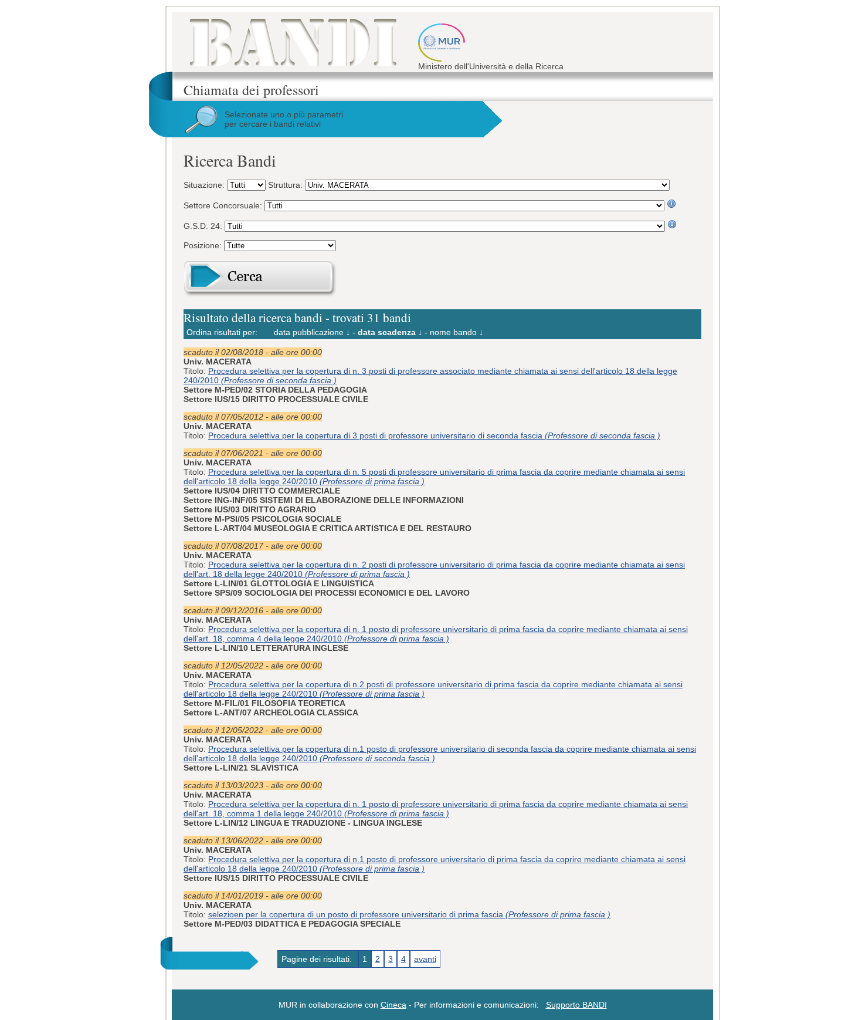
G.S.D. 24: (204, 226)
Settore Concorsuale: (224, 205)
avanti (425, 959)
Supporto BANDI (576, 1004)
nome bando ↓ (456, 332)
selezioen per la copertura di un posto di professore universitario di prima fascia (409, 914)
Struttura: (286, 185)
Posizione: (204, 245)
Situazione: (205, 185)
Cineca (393, 1004)
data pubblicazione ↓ (312, 332)
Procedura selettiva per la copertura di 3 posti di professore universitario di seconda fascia (434, 435)
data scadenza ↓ (390, 332)
